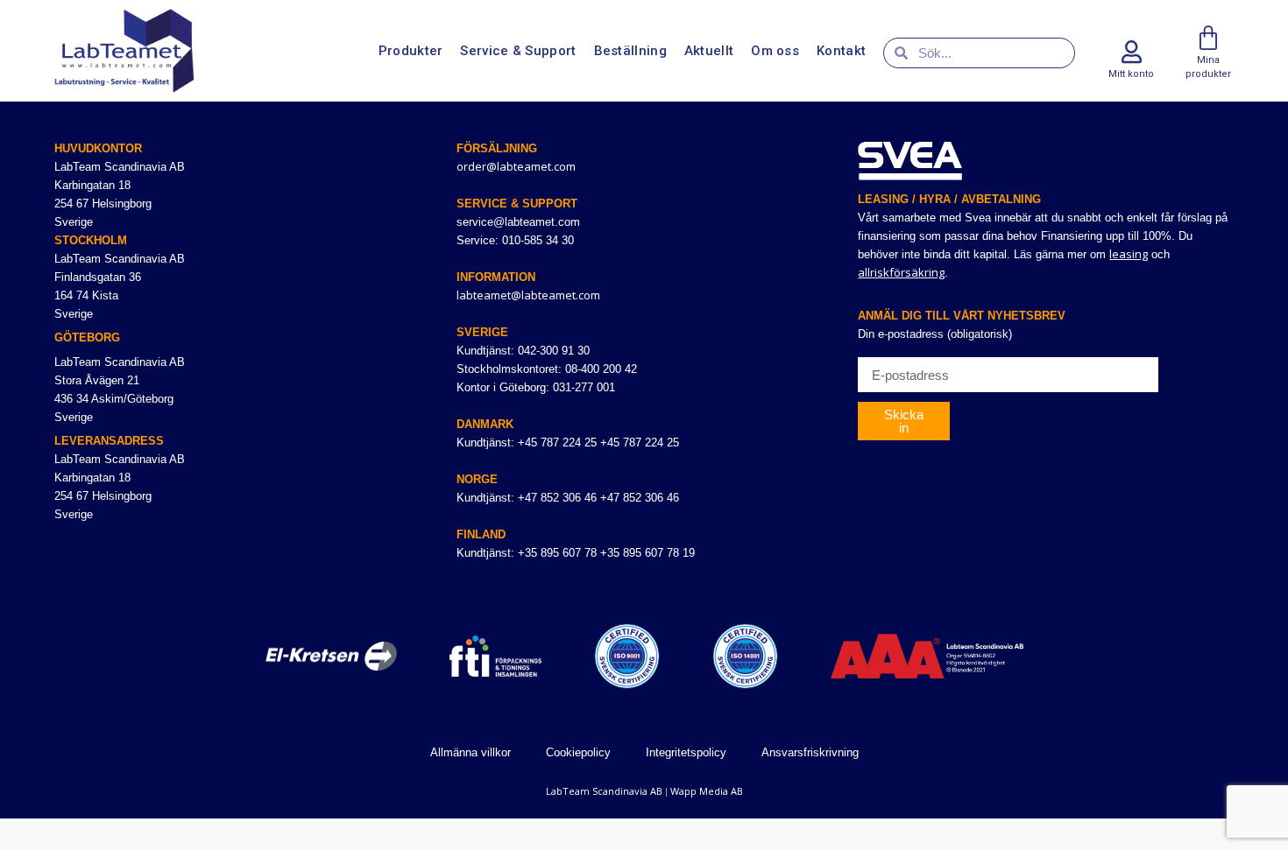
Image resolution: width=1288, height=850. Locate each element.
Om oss (775, 51)
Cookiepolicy (578, 752)
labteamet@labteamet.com (528, 295)
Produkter (411, 51)
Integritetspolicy (686, 752)
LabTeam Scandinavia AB (604, 790)
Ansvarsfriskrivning (810, 752)
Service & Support (518, 51)
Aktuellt (708, 51)
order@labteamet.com (516, 166)
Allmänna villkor (470, 752)
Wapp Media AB (706, 790)
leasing (1128, 254)
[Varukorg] (1208, 38)
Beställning (630, 51)
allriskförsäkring (901, 272)
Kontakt (841, 51)
